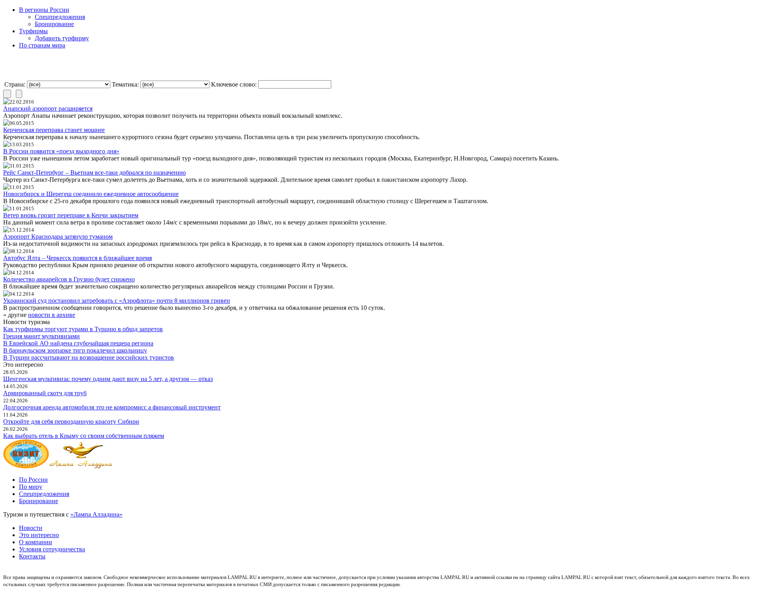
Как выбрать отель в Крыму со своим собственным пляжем (83, 435)
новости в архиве (51, 314)
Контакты (32, 556)
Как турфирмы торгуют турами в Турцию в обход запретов (83, 329)
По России (33, 479)
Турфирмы (33, 31)
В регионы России (44, 9)
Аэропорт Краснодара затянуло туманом (58, 236)
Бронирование (54, 24)
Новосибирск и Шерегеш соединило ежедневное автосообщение (91, 193)
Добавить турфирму (62, 38)
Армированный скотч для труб (45, 393)
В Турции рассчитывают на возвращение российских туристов (88, 357)
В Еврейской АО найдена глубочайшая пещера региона (78, 343)
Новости (30, 527)
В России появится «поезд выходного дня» (61, 151)
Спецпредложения (60, 16)
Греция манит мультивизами (41, 336)
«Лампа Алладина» (96, 514)
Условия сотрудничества (52, 549)
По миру (30, 486)
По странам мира (42, 45)
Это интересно (39, 535)
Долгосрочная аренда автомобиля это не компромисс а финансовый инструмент (112, 407)
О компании (35, 542)
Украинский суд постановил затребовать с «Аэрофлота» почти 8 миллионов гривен (116, 300)
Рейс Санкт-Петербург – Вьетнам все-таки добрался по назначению (94, 172)
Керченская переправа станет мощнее (54, 129)
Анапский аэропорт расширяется (48, 108)
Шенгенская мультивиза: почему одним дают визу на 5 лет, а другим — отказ (108, 378)
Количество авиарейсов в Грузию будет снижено (69, 279)
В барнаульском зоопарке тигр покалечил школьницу (75, 350)
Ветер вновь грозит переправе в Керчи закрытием (70, 215)
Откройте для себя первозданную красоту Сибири (71, 421)
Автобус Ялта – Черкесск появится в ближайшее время (77, 258)
